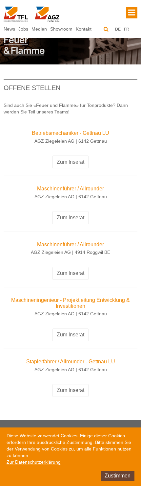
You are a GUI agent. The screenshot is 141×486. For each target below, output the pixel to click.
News (9, 29)
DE (118, 29)
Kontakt (83, 29)
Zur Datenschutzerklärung (34, 462)
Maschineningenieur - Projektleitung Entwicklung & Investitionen (70, 303)
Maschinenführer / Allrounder (70, 188)
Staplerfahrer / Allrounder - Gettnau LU (70, 361)
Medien (39, 29)
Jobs (23, 29)
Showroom (61, 29)
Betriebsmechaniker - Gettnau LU (70, 133)
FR (126, 29)
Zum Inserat (70, 162)
